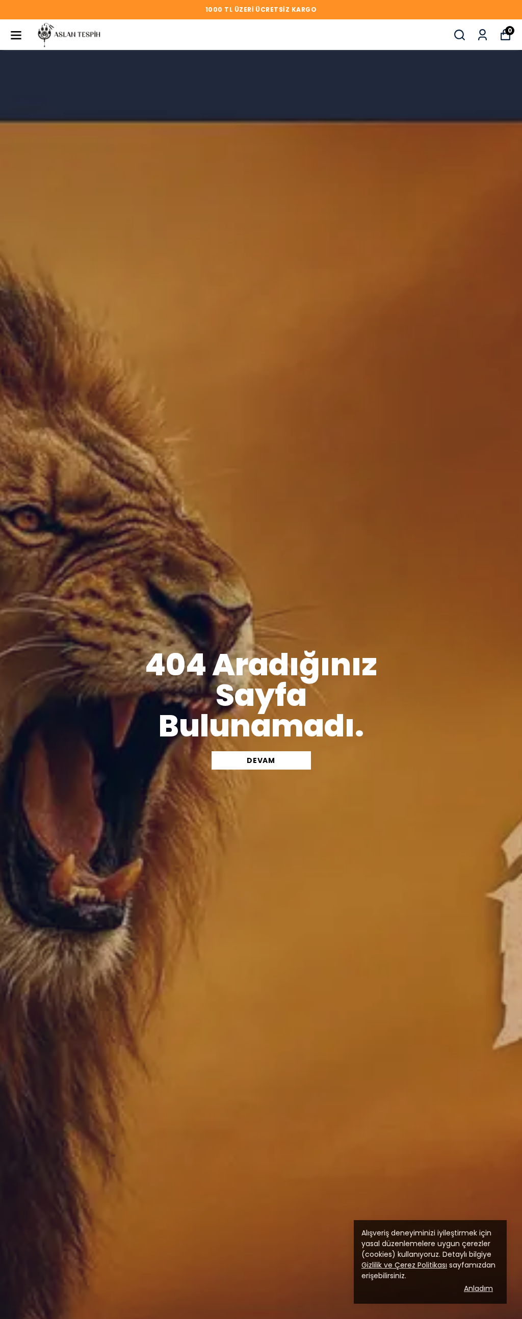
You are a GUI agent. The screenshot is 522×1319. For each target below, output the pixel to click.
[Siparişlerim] (482, 35)
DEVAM (261, 760)
